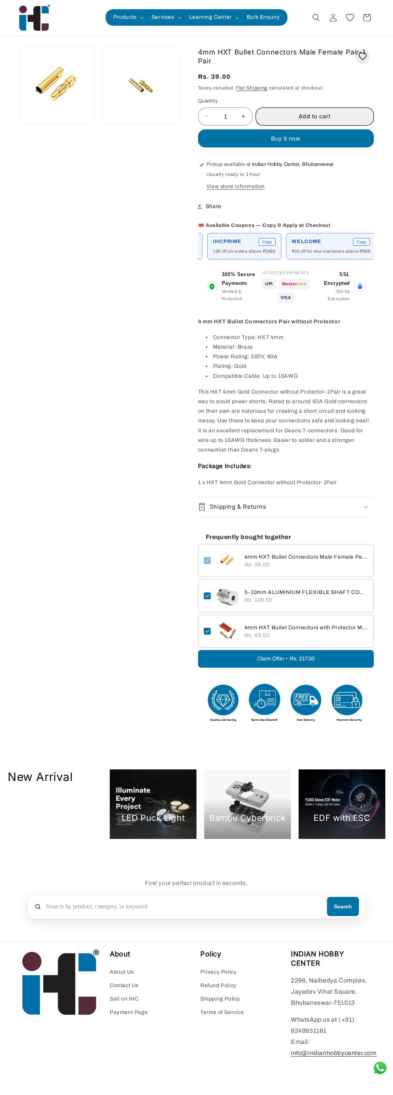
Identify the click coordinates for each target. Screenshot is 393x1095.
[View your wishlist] (350, 17)
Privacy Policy (218, 972)
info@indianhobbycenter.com (334, 1053)
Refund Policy (218, 985)
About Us (122, 972)
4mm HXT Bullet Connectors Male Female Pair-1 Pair (306, 557)
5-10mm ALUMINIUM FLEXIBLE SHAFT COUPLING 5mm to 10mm (306, 592)
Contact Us (124, 985)
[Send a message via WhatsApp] (380, 1068)
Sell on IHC (124, 999)
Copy (249, 242)
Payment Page (129, 1012)
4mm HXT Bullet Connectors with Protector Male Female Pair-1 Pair (306, 627)
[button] (128, 17)
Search (343, 906)
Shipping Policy (220, 999)
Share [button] (213, 206)
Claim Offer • (286, 659)
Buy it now (286, 139)
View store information (235, 186)
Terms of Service (222, 1012)
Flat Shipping (252, 88)
